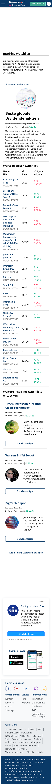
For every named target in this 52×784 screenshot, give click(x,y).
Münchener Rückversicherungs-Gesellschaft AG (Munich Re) (10, 240)
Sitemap (9, 710)
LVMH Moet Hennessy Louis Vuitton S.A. (11, 327)
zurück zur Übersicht (18, 84)
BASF (5, 293)
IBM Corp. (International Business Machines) (10, 221)
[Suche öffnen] (49, 4)
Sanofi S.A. (8, 285)
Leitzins (40, 752)
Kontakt (9, 699)
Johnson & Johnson (8, 256)
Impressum (37, 699)
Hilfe (24, 699)
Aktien (27, 739)
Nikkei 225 (25, 735)
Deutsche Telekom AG (10, 207)
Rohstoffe (10, 748)
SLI (25, 729)
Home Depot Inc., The (9, 340)
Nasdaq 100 (11, 735)
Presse (8, 706)
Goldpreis (17, 739)
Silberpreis (36, 742)
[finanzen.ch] (17, 2)
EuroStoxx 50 (12, 732)
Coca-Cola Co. (10, 349)
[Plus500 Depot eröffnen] (15, 4)
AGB (34, 710)
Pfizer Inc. (8, 277)
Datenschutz (38, 703)
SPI (20, 729)
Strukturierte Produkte (25, 745)
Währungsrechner (14, 752)
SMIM (32, 729)
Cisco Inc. (8, 369)
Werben (26, 703)
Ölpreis (30, 752)
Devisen (37, 739)
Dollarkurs (10, 742)
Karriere (9, 703)
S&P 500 (37, 735)
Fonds (8, 745)
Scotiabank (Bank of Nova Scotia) (10, 193)
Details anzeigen (25, 443)
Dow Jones (26, 732)
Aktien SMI (10, 729)
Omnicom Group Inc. (8, 267)
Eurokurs (23, 742)
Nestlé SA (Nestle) (8, 314)
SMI (7, 739)
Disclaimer (37, 706)
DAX (40, 729)
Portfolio (22, 748)
